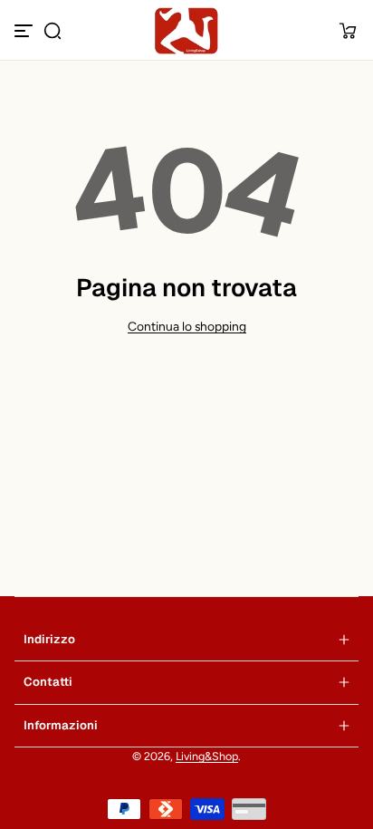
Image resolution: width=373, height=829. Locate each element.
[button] (52, 30)
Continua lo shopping (187, 326)
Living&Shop (207, 756)
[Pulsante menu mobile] (25, 31)
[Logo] (186, 30)
